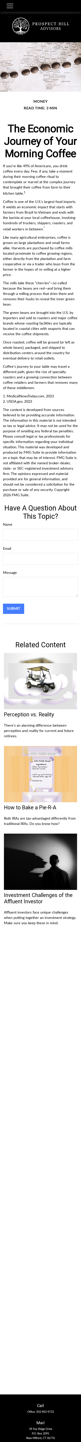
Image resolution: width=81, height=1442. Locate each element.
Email (7, 549)
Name (7, 524)
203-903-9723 (45, 1412)
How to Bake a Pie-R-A (30, 807)
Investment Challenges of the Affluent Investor (38, 898)
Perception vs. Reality (29, 714)
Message (10, 573)
